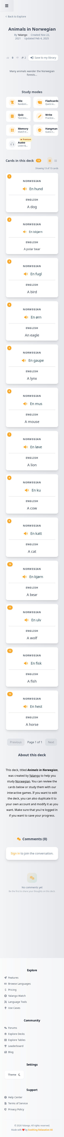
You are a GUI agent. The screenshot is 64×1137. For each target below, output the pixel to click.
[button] (7, 6)
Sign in (15, 853)
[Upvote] (8, 57)
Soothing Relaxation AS (40, 1129)
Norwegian (22, 781)
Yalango (22, 34)
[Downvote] (17, 57)
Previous (16, 742)
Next (51, 742)
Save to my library (45, 57)
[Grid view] (49, 160)
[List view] (55, 160)
